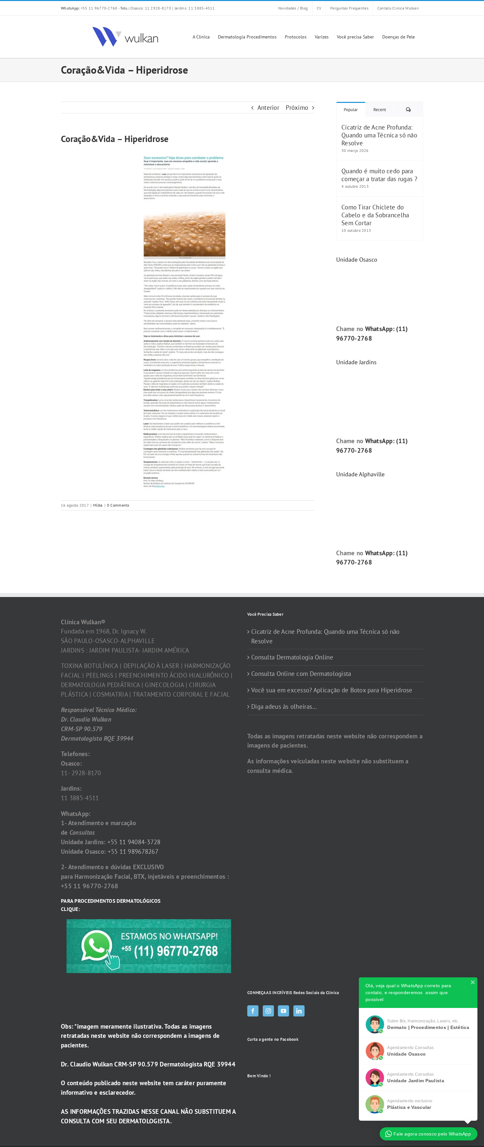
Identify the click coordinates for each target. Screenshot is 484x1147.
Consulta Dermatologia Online (292, 657)
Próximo (297, 107)
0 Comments (118, 505)
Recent (379, 109)
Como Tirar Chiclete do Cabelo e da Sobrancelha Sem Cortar (375, 215)
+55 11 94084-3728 (134, 842)
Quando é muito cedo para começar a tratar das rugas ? (379, 175)
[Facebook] (252, 1010)
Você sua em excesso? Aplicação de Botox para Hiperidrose (332, 690)
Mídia (97, 505)
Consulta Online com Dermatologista (301, 674)
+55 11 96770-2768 (89, 8)
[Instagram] (268, 1010)
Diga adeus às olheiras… (284, 706)
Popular (351, 109)
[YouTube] (283, 1010)
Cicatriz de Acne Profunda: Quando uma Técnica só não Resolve (379, 135)
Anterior (268, 107)
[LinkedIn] (299, 1010)
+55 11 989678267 (133, 851)
